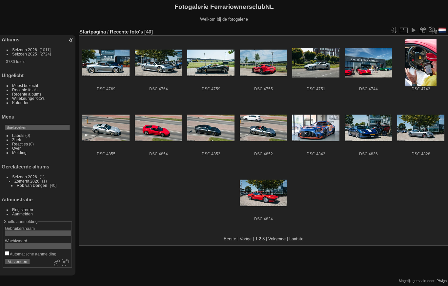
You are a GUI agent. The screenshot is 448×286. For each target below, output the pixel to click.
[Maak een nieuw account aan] (56, 263)
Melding (19, 152)
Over (16, 148)
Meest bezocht (25, 85)
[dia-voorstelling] (413, 30)
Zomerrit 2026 (26, 181)
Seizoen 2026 (24, 50)
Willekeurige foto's (28, 98)
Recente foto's (24, 90)
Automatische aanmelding (32, 254)
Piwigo (442, 281)
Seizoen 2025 (24, 54)
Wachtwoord (16, 241)
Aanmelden (22, 214)
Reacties (20, 144)
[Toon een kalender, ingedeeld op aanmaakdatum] (433, 30)
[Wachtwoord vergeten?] (65, 263)
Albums (10, 39)
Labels (18, 135)
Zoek (16, 140)
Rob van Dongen (32, 185)
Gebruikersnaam (20, 228)
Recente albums (26, 94)
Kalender (20, 102)
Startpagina (92, 31)
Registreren (22, 210)
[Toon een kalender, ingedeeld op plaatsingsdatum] (423, 30)
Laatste (296, 238)
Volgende (277, 238)
